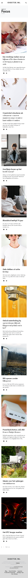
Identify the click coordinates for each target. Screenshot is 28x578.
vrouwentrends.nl (14, 568)
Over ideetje (14, 574)
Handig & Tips (20, 572)
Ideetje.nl (14, 3)
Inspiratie (20, 571)
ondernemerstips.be (18, 566)
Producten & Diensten (10, 572)
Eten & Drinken (12, 571)
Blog (6, 571)
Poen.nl (18, 563)
